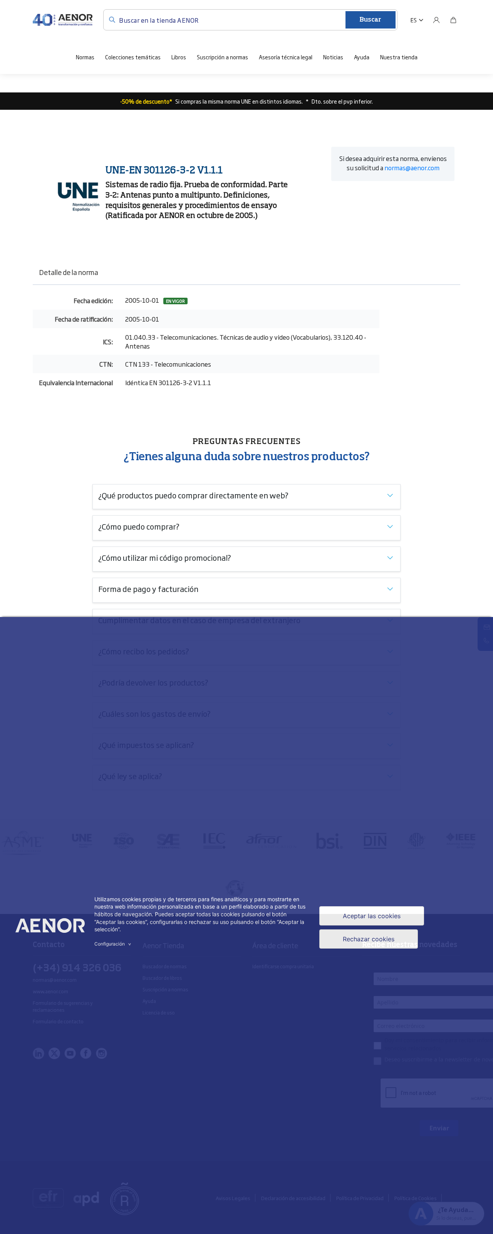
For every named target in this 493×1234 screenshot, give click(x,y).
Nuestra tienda (399, 57)
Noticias (333, 57)
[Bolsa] (453, 20)
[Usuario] (436, 20)
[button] (417, 20)
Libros (178, 57)
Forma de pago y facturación (148, 588)
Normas (85, 57)
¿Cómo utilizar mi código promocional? (164, 557)
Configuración (113, 944)
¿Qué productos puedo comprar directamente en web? (193, 495)
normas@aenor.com (411, 167)
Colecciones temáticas (133, 57)
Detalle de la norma (68, 272)
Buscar (370, 20)
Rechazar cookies (368, 939)
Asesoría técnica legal (285, 57)
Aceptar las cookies (372, 916)
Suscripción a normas (222, 57)
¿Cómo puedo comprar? (138, 526)
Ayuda (361, 57)
